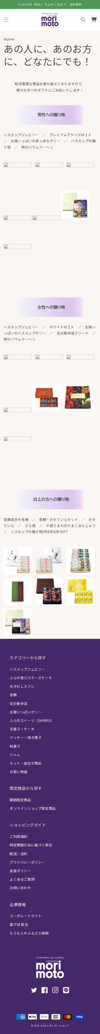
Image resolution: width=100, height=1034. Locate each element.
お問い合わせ (20, 887)
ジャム (15, 754)
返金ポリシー (20, 870)
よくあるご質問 (22, 879)
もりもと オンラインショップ (55, 1025)
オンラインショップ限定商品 (33, 808)
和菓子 (15, 746)
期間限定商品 (20, 799)
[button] (83, 19)
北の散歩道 (18, 703)
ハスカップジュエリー (27, 669)
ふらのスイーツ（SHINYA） (32, 720)
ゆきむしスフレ (22, 686)
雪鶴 (13, 694)
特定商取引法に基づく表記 (31, 844)
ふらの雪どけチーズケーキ (31, 677)
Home (9, 39)
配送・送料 (18, 853)
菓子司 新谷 (19, 924)
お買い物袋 (18, 771)
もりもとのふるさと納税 (29, 933)
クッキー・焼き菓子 (26, 737)
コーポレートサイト (26, 915)
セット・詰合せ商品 (26, 763)
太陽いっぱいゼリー (26, 711)
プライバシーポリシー (27, 862)
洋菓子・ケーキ (22, 728)
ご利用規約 (18, 836)
